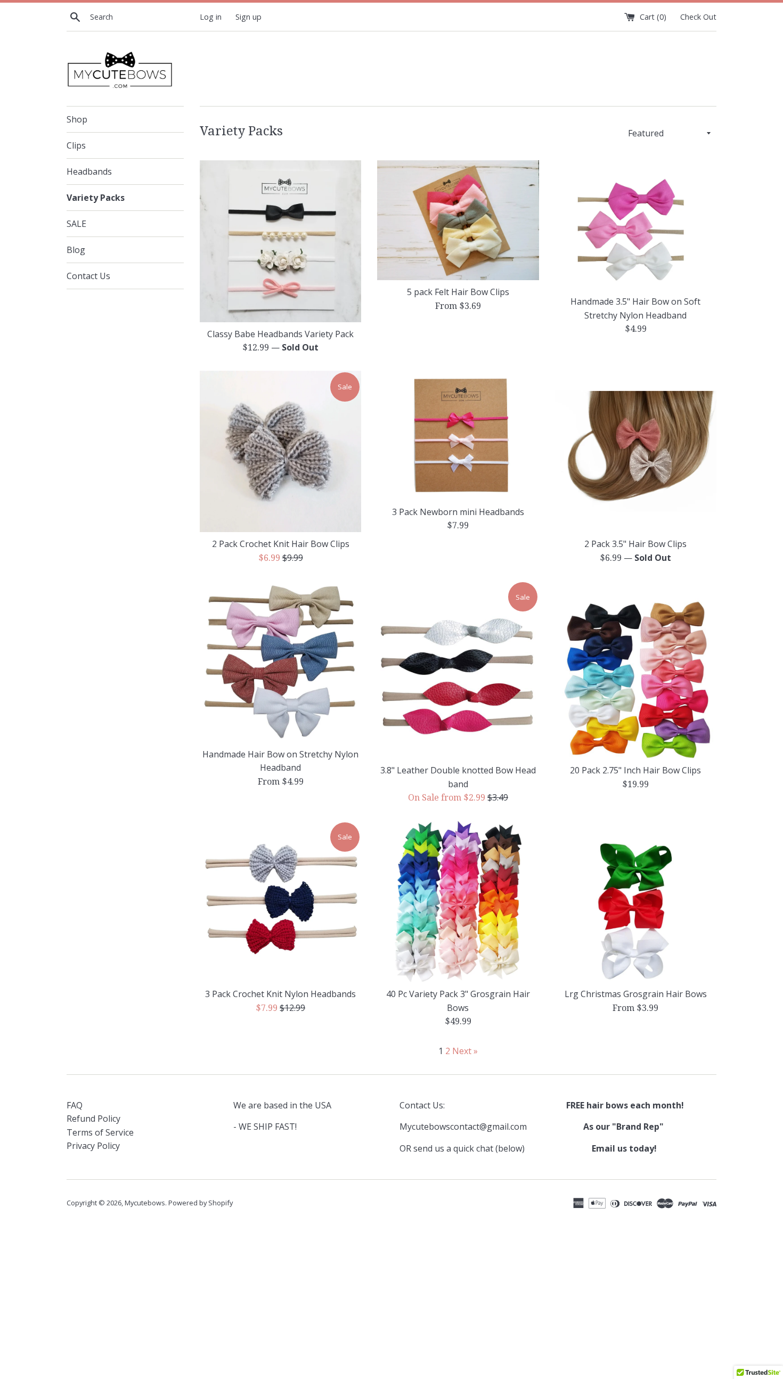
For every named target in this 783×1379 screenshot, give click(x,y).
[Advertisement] (386, 1300)
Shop (77, 119)
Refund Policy (93, 1118)
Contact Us (88, 276)
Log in (211, 17)
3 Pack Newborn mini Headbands (458, 512)
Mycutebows (145, 1202)
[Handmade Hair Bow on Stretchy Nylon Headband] (280, 661)
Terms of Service (100, 1132)
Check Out (698, 17)
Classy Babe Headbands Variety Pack (280, 334)
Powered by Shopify (200, 1202)
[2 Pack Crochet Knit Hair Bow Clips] (280, 451)
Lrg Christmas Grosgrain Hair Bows (636, 994)
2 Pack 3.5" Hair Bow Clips (635, 544)
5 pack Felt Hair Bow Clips (458, 292)
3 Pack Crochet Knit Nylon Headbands (280, 994)
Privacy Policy (93, 1146)
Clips (76, 145)
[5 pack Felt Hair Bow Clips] (458, 220)
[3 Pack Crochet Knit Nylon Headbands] (280, 901)
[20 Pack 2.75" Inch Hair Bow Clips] (635, 669)
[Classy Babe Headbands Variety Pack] (280, 241)
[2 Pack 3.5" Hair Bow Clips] (635, 451)
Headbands (89, 171)
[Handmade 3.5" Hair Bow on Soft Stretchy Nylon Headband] (635, 225)
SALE (76, 224)
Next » (465, 1051)
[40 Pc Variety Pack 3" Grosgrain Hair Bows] (458, 901)
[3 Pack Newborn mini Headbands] (458, 435)
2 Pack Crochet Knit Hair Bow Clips (280, 544)
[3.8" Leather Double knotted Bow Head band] (458, 669)
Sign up (248, 17)
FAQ (75, 1105)
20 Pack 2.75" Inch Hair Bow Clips (635, 770)
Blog (76, 250)
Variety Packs (96, 197)
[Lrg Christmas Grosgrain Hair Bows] (635, 901)
